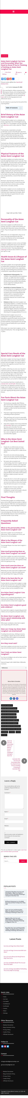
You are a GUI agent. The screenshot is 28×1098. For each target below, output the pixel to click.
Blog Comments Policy (9, 1027)
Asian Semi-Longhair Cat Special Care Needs (11, 729)
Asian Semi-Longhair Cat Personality (10, 723)
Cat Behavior (6, 1003)
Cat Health (4, 734)
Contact (5, 1008)
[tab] (14, 667)
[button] (1, 91)
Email (6, 818)
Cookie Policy (6, 1032)
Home (4, 996)
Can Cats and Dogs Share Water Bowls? (14, 946)
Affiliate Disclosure (8, 1034)
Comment (7, 792)
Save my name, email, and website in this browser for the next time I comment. (13, 836)
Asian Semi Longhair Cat (7, 705)
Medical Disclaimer (8, 1025)
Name (6, 811)
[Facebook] (14, 698)
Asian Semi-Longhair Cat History (9, 714)
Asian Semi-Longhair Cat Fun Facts (9, 708)
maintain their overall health (8, 384)
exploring (3, 249)
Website (6, 825)
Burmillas (8, 425)
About (4, 1010)
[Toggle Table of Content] (19, 108)
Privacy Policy (7, 1029)
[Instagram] (17, 698)
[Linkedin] (11, 698)
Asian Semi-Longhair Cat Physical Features (11, 726)
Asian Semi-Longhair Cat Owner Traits (10, 720)
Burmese (6, 125)
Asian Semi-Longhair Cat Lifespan (9, 717)
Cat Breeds (4, 56)
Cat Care (5, 999)
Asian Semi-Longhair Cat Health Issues (10, 711)
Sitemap (5, 1013)
